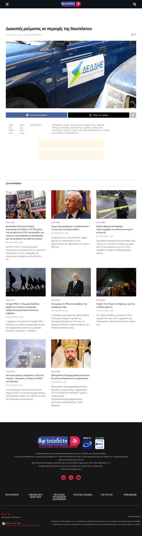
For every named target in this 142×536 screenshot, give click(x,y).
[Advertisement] (71, 17)
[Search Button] (134, 4)
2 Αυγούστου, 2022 (13, 34)
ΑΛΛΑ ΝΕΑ (36, 34)
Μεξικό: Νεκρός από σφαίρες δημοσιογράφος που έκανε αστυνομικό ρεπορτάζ (114, 229)
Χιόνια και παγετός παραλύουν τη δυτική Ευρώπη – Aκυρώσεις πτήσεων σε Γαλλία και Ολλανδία (25, 378)
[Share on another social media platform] (133, 115)
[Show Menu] (7, 4)
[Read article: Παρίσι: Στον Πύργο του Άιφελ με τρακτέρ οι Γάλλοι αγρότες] (116, 282)
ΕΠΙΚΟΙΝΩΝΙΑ (130, 494)
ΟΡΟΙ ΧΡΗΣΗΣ (11, 494)
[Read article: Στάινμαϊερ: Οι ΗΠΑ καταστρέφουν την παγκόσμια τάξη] (71, 282)
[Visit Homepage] (70, 4)
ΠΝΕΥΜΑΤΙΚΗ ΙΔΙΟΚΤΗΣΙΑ (35, 495)
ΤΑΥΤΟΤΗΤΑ (106, 494)
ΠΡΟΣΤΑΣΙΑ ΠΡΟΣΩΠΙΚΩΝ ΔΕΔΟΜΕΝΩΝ (59, 497)
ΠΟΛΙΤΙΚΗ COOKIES (82, 494)
